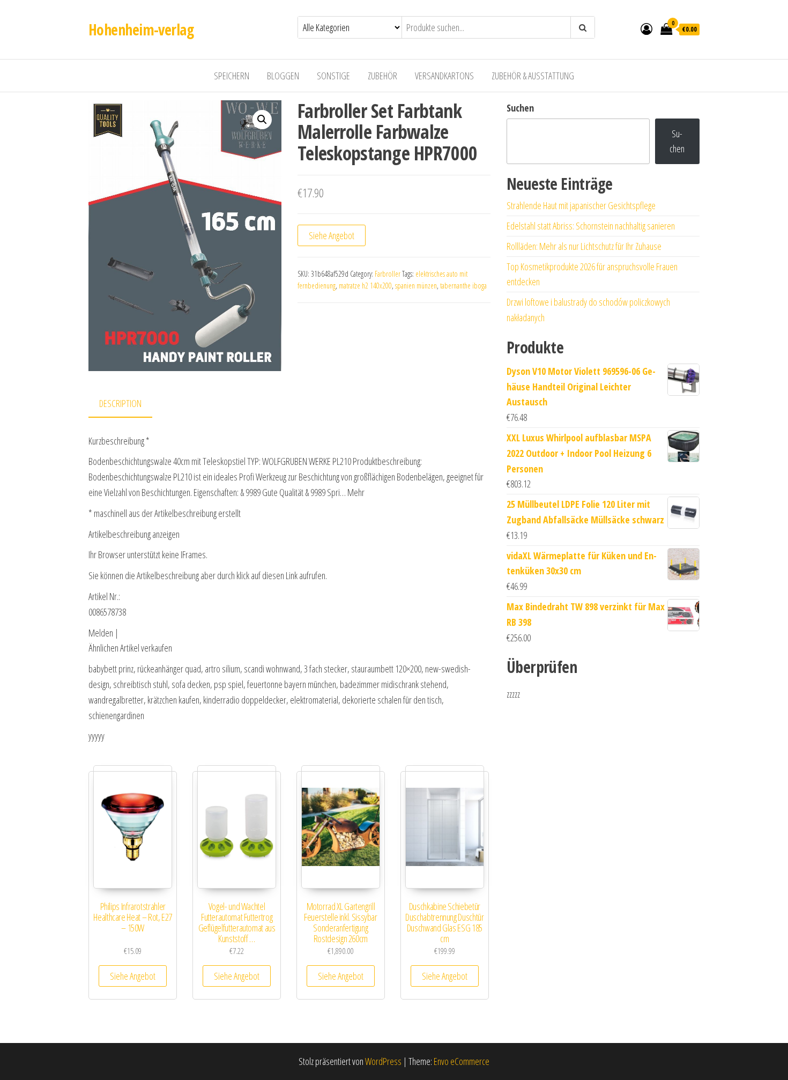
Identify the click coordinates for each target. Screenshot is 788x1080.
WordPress (383, 1061)
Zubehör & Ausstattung (533, 75)
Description (120, 403)
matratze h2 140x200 (365, 285)
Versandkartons (444, 75)
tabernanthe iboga (463, 285)
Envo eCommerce (461, 1061)
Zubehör (382, 75)
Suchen (520, 107)
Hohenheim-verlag (141, 29)
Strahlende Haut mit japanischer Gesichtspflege (581, 205)
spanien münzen (416, 285)
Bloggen (283, 75)
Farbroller (387, 274)
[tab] (128, 404)
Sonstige (333, 75)
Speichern (231, 75)
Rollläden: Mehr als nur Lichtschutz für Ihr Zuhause (584, 246)
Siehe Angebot (331, 235)
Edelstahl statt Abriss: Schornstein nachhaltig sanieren (591, 225)
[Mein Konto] (646, 28)
